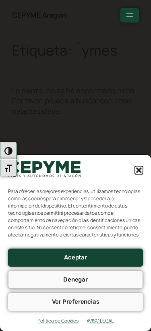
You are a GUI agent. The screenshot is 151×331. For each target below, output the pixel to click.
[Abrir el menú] (129, 15)
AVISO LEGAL (100, 320)
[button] (139, 170)
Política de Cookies (58, 320)
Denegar (75, 279)
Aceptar (75, 257)
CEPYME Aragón (39, 15)
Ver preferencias (75, 301)
